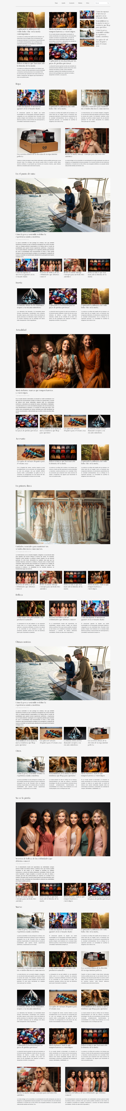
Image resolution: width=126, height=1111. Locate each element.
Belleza (80, 3)
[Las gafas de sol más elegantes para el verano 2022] (87, 42)
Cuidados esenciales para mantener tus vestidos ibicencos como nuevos (95, 107)
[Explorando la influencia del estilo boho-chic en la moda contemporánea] (31, 20)
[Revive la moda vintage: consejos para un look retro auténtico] (87, 140)
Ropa (56, 3)
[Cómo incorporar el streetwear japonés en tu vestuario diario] (87, 14)
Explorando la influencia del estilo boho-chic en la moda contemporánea (28, 31)
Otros (87, 3)
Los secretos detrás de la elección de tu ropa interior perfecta (98, 743)
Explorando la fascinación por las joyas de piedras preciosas (62, 62)
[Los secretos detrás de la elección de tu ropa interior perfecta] (39, 140)
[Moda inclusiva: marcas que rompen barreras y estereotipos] (63, 20)
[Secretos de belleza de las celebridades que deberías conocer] (51, 265)
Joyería (63, 3)
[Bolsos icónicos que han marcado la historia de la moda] (31, 54)
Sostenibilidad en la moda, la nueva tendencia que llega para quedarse (103, 24)
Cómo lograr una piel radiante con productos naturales (30, 618)
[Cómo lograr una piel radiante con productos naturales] (31, 608)
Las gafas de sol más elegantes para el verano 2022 (102, 43)
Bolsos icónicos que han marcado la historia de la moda (31, 64)
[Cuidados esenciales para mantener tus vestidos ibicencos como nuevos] (95, 97)
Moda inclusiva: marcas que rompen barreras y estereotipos (62, 30)
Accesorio (71, 3)
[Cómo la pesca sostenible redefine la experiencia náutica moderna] (87, 33)
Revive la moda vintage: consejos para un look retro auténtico (74, 275)
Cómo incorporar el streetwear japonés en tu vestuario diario (102, 15)
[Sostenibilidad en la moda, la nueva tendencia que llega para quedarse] (87, 24)
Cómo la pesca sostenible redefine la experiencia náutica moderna (102, 33)
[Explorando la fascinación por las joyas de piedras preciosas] (63, 52)
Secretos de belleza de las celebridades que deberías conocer (49, 275)
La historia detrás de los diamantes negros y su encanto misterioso (30, 306)
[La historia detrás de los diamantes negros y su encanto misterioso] (31, 296)
